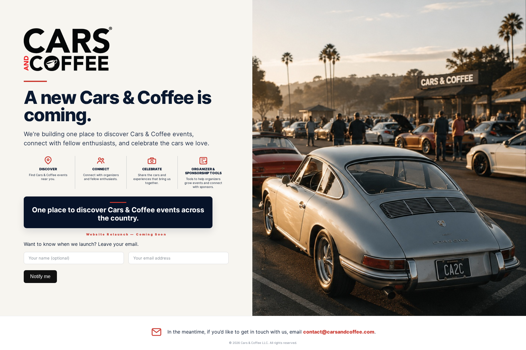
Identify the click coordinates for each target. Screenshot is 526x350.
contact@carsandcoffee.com (338, 332)
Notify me (40, 276)
